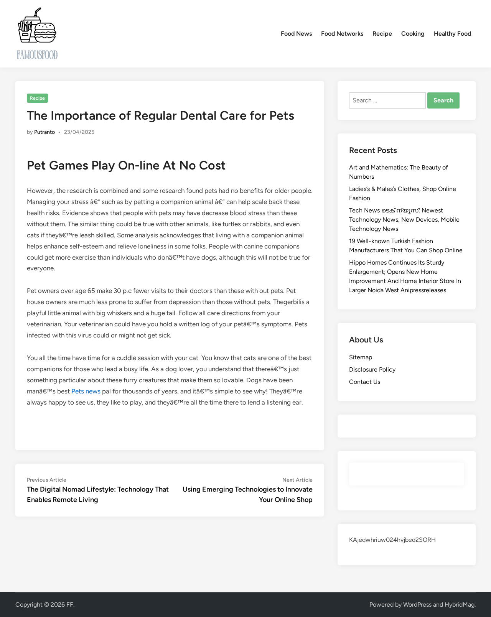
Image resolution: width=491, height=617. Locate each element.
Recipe (382, 33)
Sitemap (360, 357)
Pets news (86, 391)
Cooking (413, 33)
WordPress (417, 604)
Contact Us (364, 381)
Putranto (44, 132)
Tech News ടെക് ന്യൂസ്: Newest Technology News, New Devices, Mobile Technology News (404, 219)
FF (69, 604)
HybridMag (460, 604)
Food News (296, 33)
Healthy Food (452, 33)
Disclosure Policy (372, 369)
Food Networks (342, 33)
